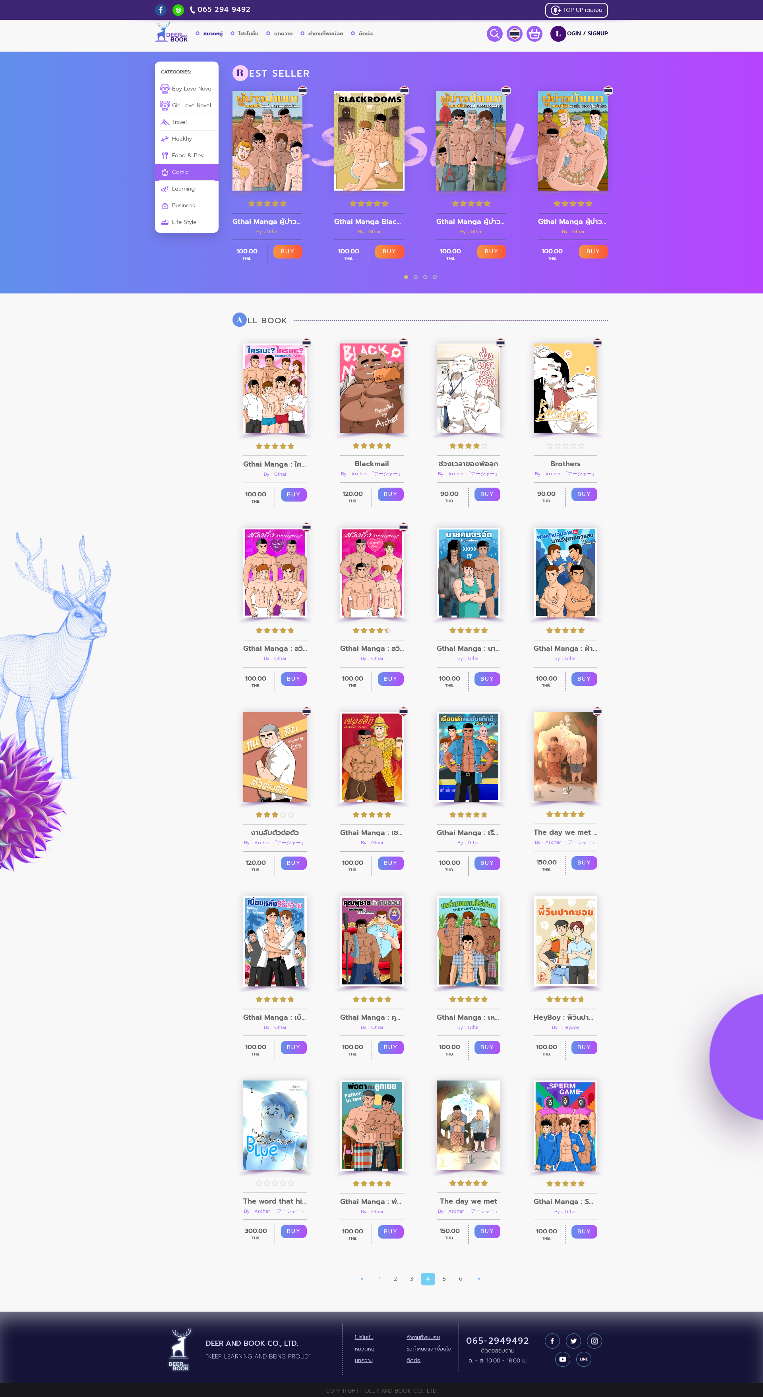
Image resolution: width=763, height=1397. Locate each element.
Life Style (183, 222)
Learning (182, 189)
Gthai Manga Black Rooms (369, 221)
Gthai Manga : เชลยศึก (372, 832)
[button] (406, 277)
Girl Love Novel (190, 105)
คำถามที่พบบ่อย (325, 33)
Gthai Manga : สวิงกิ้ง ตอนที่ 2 (275, 648)
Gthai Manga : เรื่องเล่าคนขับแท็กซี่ (468, 832)
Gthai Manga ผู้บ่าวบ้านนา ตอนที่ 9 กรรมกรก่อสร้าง (471, 221)
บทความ (283, 33)
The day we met (468, 1201)
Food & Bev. (187, 155)
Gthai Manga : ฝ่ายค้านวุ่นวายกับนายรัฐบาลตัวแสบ (565, 648)
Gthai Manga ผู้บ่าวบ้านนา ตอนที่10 (267, 221)
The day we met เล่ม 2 (565, 832)
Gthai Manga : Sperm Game (565, 1201)
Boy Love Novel (191, 89)
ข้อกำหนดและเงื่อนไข (429, 1349)
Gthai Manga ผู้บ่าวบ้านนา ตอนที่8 (573, 221)
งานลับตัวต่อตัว (275, 832)
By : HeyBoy (565, 1027)
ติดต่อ (366, 33)
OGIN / (582, 33)
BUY (288, 251)
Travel (178, 122)
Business (182, 205)
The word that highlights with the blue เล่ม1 (275, 1201)
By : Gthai (267, 231)
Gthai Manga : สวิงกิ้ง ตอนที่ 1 (372, 648)
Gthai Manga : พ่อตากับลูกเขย (372, 1201)
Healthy (181, 139)
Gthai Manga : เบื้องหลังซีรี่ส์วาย (275, 1017)
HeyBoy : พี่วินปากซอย (565, 1017)
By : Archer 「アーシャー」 (372, 473)
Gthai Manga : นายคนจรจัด (468, 648)
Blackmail (372, 463)
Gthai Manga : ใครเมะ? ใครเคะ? (275, 464)
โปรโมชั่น (248, 33)
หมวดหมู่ (213, 33)
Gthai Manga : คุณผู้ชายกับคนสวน (372, 1017)
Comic (179, 172)
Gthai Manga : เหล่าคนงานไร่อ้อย (468, 1017)
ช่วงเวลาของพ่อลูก (468, 463)
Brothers (565, 463)
